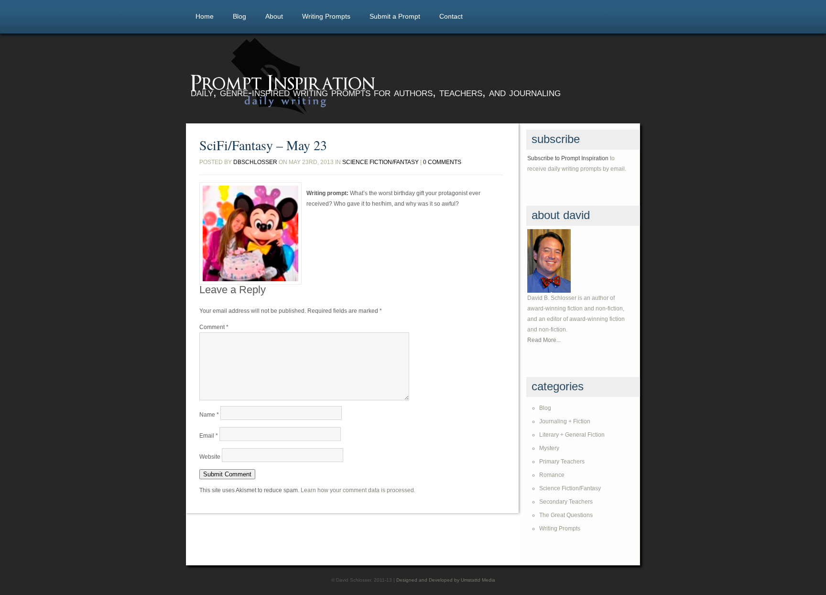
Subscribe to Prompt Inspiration (568, 158)
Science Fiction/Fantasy (380, 162)
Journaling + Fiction (564, 421)
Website (209, 456)
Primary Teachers (562, 461)
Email (208, 435)
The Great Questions (566, 515)
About (274, 16)
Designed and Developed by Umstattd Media (445, 580)
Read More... (544, 340)
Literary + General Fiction (572, 434)
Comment (213, 327)
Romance (552, 475)
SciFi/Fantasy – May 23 (263, 145)
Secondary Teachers (566, 501)
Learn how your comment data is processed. (358, 490)
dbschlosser (255, 162)
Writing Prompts (326, 16)
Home (205, 16)
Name (209, 414)
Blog (239, 16)
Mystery (549, 448)
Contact (451, 16)
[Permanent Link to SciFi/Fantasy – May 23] (250, 233)
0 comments (442, 162)
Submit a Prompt (395, 16)
